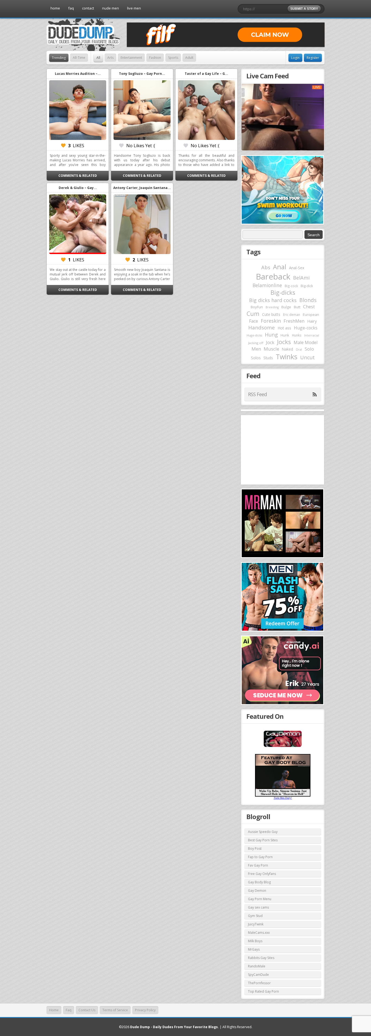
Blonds (307, 300)
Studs (268, 357)
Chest (309, 307)
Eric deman (291, 314)
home (55, 8)
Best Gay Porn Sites (263, 840)
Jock (270, 342)
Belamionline (267, 285)
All (98, 57)
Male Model (305, 342)
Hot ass (284, 328)
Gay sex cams (258, 907)
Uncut (307, 357)
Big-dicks (283, 292)
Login (295, 57)
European (311, 314)
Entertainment (131, 57)
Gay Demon (257, 890)
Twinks (286, 356)
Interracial (311, 335)
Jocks (284, 342)
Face (253, 321)
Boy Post (255, 848)
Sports (173, 57)
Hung (271, 334)
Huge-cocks (305, 328)
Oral (299, 349)
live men (134, 8)
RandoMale (256, 966)
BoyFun (257, 306)
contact (88, 8)
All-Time (79, 57)
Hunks (296, 335)
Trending (59, 57)
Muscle (271, 349)
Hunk (285, 335)
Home (54, 1010)
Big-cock (291, 286)
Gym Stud (255, 915)
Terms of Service (115, 1010)
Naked (287, 349)
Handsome (261, 327)
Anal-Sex (296, 267)
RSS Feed (257, 394)
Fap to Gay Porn (260, 857)
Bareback (273, 276)
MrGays (254, 949)
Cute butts (271, 314)
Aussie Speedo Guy (263, 831)
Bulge (286, 306)
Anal (279, 266)
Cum (253, 313)
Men (256, 349)
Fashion (155, 57)
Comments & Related (77, 175)
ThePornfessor (259, 983)
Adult (189, 57)
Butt (297, 306)
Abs (265, 267)
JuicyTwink (255, 924)
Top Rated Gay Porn (263, 991)
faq (71, 8)
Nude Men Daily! (283, 798)
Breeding (272, 307)
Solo (309, 349)
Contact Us (86, 1010)
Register (313, 57)
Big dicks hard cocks (273, 300)
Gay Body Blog (259, 882)
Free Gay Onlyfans (262, 873)
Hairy (312, 321)
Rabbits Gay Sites (261, 957)
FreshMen (294, 321)
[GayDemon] (283, 746)
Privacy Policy (145, 1010)
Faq (68, 1010)
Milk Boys (255, 941)
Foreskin (271, 320)
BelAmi (301, 277)
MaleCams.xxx (259, 932)
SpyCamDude (258, 974)
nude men (110, 8)
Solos (256, 357)
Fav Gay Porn (258, 865)
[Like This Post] (63, 145)
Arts (110, 57)
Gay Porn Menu (259, 899)
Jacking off (255, 343)
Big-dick (307, 286)
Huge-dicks (254, 335)
